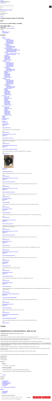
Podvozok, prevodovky (8, 48)
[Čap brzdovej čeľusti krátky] (7, 208)
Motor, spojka (6, 44)
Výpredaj (3, 37)
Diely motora (8, 45)
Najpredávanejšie (5, 122)
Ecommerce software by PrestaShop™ (9, 387)
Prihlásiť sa (2, 0)
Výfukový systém (7, 76)
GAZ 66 (3, 95)
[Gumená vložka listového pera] (7, 282)
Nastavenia (29, 397)
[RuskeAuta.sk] (3, 2)
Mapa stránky (4, 385)
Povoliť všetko (46, 397)
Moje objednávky (5, 391)
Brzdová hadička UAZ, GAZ (6, 127)
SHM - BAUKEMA (5, 118)
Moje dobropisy (5, 392)
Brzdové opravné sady (10, 43)
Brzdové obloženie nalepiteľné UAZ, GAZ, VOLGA (9, 149)
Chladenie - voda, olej (8, 77)
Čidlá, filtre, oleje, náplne (10, 47)
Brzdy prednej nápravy (10, 40)
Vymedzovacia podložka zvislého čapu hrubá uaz (9, 297)
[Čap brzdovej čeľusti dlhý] (7, 198)
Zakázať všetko (37, 397)
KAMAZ (3, 116)
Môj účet (1, 389)
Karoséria (6, 52)
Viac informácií (18, 399)
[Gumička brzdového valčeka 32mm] (7, 272)
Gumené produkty (7, 57)
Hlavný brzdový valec (10, 39)
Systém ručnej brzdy (9, 42)
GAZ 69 (3, 60)
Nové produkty (4, 381)
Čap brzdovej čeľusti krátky (6, 212)
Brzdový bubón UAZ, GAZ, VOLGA (7, 171)
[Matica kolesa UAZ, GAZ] (7, 241)
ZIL (3, 105)
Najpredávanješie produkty (6, 382)
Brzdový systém (7, 38)
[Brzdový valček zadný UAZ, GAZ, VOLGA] (10, 188)
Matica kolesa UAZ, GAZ (6, 245)
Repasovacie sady (7, 56)
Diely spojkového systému (10, 46)
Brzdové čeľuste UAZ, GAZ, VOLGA (7, 223)
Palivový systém (7, 58)
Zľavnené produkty (5, 380)
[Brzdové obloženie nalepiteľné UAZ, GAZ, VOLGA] (9, 145)
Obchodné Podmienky (6, 31)
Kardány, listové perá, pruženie (11, 50)
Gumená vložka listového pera (6, 286)
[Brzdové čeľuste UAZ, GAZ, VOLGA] (9, 134)
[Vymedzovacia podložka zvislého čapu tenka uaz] (10, 314)
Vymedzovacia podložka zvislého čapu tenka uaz (9, 318)
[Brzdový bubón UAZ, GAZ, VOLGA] (8, 167)
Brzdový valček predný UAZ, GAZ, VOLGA (8, 181)
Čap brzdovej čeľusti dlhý (6, 202)
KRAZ (3, 115)
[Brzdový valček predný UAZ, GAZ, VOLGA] (10, 251)
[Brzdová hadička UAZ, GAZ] (5, 123)
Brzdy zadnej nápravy (10, 41)
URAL (3, 117)
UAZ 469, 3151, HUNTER (10, 54)
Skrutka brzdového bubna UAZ (6, 307)
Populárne (4, 121)
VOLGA (3, 78)
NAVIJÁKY (4, 119)
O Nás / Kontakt (5, 32)
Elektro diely (6, 55)
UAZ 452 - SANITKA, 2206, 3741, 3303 (13, 53)
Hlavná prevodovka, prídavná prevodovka (13, 49)
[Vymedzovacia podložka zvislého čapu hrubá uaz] (10, 293)
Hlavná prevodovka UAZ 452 (11, 51)
